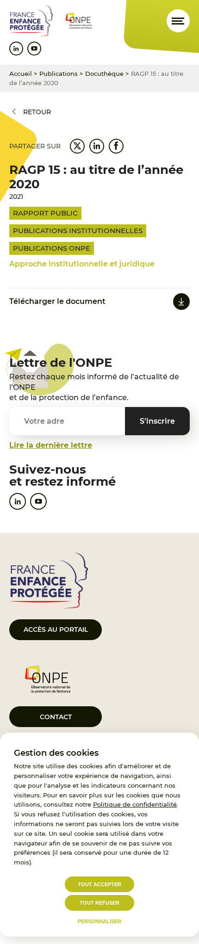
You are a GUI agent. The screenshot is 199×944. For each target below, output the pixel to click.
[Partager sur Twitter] (77, 146)
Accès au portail (56, 629)
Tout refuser (99, 903)
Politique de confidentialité (135, 804)
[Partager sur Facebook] (116, 146)
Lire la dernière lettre (50, 445)
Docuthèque (104, 73)
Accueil (20, 73)
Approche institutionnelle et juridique (82, 263)
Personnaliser (99, 921)
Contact (56, 717)
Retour (37, 112)
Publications (58, 73)
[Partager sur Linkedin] (96, 146)
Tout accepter (99, 884)
